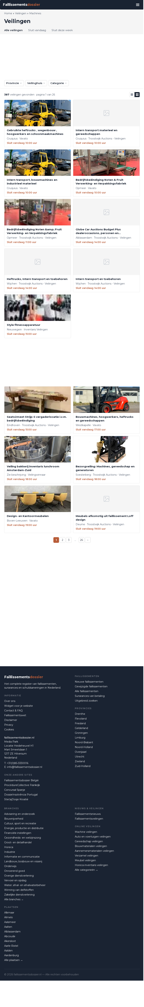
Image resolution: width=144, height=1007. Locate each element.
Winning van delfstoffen (19, 889)
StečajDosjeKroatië (16, 799)
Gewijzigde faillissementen (91, 686)
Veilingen (20, 13)
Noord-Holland (84, 747)
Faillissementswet (15, 715)
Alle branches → (14, 899)
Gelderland (81, 728)
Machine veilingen (86, 831)
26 (81, 540)
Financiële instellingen (17, 833)
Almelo (8, 917)
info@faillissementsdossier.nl (24, 767)
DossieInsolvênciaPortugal (21, 794)
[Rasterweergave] (137, 94)
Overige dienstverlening (19, 875)
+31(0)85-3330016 (17, 763)
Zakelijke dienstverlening (19, 894)
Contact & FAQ (13, 710)
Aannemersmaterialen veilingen (94, 850)
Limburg (80, 737)
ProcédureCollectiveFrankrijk (22, 785)
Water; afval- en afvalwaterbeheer (24, 885)
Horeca (8, 847)
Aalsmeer (10, 922)
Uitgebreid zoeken (86, 700)
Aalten (8, 926)
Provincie (12, 83)
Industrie (9, 851)
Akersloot (10, 941)
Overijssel (80, 751)
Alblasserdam (12, 931)
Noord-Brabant (84, 742)
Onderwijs (10, 866)
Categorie (57, 83)
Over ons (9, 701)
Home (8, 13)
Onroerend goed (14, 870)
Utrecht (79, 756)
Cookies (9, 729)
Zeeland (80, 761)
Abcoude (9, 936)
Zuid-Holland (82, 766)
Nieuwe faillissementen (89, 681)
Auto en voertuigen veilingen (93, 836)
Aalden (8, 950)
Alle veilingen (13, 30)
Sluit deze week (62, 30)
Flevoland (81, 718)
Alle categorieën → (86, 869)
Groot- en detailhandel (18, 842)
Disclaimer (10, 720)
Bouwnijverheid (13, 818)
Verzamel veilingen (86, 855)
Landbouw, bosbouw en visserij (23, 861)
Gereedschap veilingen (89, 841)
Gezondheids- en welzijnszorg (22, 837)
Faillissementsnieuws (88, 814)
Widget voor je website (18, 705)
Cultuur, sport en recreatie (20, 823)
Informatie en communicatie (22, 856)
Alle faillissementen (86, 691)
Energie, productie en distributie (24, 828)
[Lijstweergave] (132, 94)
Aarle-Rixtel (11, 945)
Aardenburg (11, 955)
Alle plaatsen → (13, 960)
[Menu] (137, 4)
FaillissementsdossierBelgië (21, 780)
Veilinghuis (34, 83)
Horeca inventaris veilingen (91, 865)
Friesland (80, 723)
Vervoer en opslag (15, 880)
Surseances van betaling (90, 696)
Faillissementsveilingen (89, 818)
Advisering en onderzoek (19, 814)
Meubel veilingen (85, 860)
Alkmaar (9, 912)
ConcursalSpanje (14, 789)
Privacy (8, 724)
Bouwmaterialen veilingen (91, 846)
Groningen (81, 732)
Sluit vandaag (37, 30)
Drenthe (80, 713)
